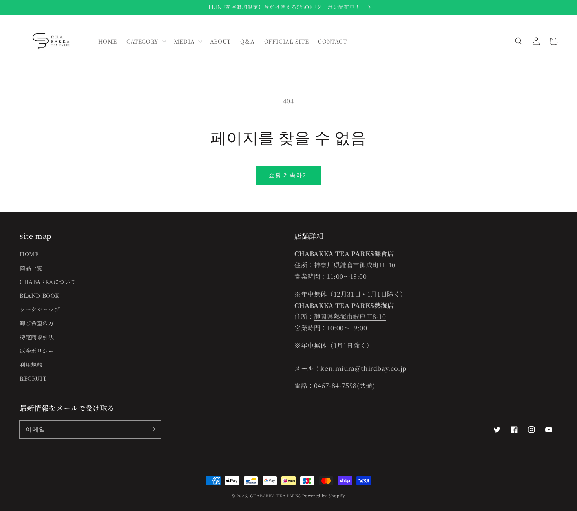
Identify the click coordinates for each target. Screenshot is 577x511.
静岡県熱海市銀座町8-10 (350, 316)
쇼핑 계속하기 (289, 174)
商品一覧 (31, 268)
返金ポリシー (37, 351)
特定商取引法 (37, 337)
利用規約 (31, 364)
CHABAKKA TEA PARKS (275, 495)
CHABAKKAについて (48, 282)
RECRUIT (33, 378)
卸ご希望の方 (37, 323)
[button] (519, 41)
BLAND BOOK (39, 295)
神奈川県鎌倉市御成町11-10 (355, 264)
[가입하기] (152, 429)
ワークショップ (40, 309)
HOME (29, 254)
